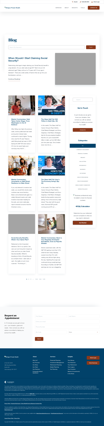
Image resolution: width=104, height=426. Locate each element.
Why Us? (35, 360)
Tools (83, 7)
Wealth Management (82, 181)
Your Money (71, 360)
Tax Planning (53, 369)
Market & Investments (74, 371)
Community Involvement (83, 149)
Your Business (72, 362)
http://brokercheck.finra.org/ (57, 413)
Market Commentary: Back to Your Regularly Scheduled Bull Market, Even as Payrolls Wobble (51, 240)
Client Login (96, 1)
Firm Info (82, 157)
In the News (71, 373)
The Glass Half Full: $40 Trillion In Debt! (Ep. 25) (49, 120)
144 (40, 279)
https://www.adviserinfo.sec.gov (43, 413)
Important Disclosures (16, 403)
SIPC (34, 393)
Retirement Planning (56, 365)
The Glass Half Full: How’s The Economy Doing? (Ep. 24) (50, 181)
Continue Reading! (14, 79)
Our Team (35, 367)
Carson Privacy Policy (9, 418)
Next (47, 279)
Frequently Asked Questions (37, 372)
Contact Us (83, 129)
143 (36, 279)
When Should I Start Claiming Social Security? (27, 59)
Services (59, 7)
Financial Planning (83, 153)
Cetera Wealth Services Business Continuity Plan (31, 403)
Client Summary (93, 363)
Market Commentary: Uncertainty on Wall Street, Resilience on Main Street (20, 181)
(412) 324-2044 (85, 1)
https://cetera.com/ (8, 409)
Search (75, 1)
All (83, 145)
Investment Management (57, 362)
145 (44, 279)
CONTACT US (93, 7)
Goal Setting (82, 161)
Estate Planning (54, 367)
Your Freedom (72, 369)
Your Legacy (71, 367)
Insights (75, 7)
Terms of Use (17, 418)
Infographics (82, 165)
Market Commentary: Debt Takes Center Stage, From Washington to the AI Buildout (20, 121)
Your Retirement (72, 365)
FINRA (31, 393)
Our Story (35, 365)
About (67, 7)
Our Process (36, 362)
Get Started (82, 223)
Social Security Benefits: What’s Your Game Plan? (20, 239)
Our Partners (36, 369)
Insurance (82, 169)
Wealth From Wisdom (82, 177)
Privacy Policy (7, 403)
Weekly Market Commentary (82, 185)
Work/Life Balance (82, 189)
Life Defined (83, 173)
